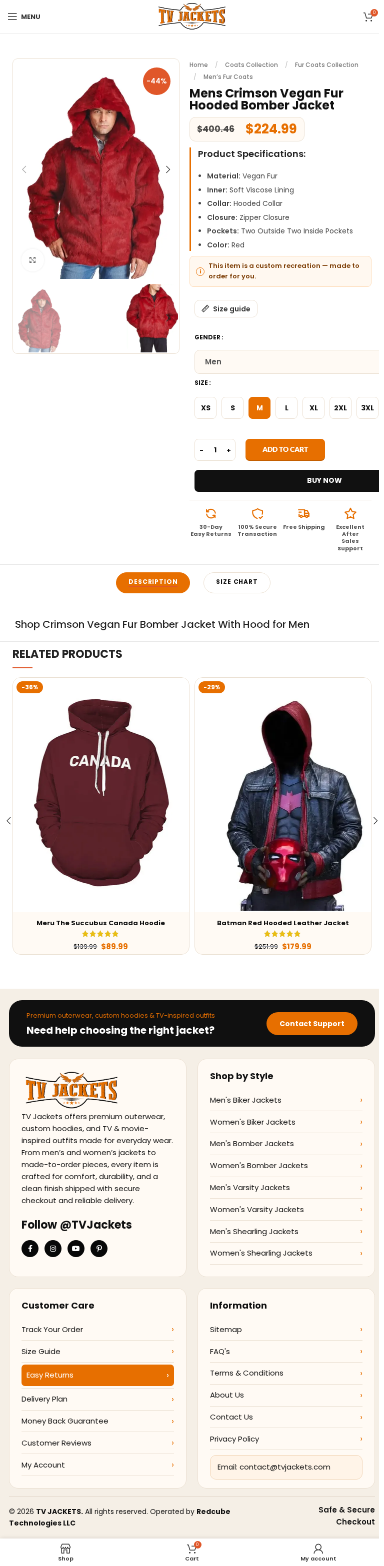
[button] (24, 169)
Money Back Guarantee (65, 1421)
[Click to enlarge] (33, 260)
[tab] (153, 582)
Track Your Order (52, 1329)
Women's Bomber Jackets (259, 1165)
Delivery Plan (45, 1399)
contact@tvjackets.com (285, 1467)
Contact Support (312, 1024)
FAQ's (220, 1351)
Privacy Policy (234, 1439)
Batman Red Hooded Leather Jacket (283, 923)
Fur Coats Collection (326, 64)
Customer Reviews (57, 1443)
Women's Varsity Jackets (257, 1209)
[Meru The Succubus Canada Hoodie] (101, 795)
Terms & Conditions (247, 1373)
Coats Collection (251, 64)
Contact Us (231, 1417)
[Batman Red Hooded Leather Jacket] (283, 795)
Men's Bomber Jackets (252, 1143)
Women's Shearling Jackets (261, 1253)
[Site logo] (192, 16)
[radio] (205, 408)
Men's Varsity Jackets (250, 1187)
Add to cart (285, 449)
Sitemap (226, 1329)
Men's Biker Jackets (246, 1100)
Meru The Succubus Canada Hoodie (100, 923)
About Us (227, 1395)
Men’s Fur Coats (228, 76)
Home (199, 64)
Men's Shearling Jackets (254, 1231)
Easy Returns (50, 1375)
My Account (43, 1465)
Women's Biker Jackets (253, 1122)
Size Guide (41, 1351)
